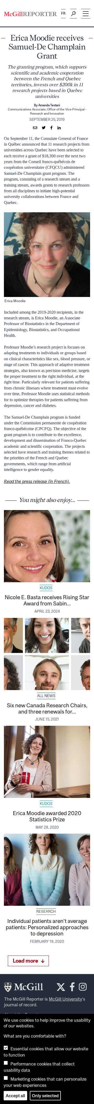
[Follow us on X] (61, 987)
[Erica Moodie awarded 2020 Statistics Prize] (47, 762)
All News (46, 696)
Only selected (45, 1095)
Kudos (46, 588)
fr (63, 13)
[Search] (73, 14)
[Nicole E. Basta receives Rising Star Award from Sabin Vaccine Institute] (47, 546)
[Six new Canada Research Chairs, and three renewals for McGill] (47, 654)
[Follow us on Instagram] (83, 988)
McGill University (65, 999)
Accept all (15, 1095)
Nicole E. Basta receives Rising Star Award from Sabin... (47, 600)
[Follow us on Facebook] (72, 988)
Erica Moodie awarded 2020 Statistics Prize (47, 816)
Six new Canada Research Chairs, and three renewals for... (47, 708)
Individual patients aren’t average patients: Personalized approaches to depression (47, 927)
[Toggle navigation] (85, 14)
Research (46, 911)
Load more (25, 961)
